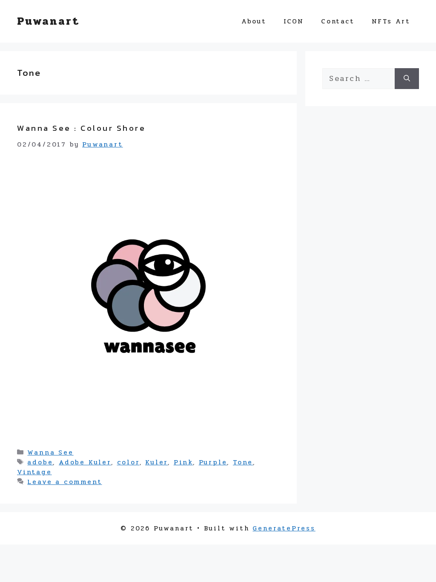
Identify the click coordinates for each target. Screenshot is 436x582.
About (254, 21)
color (128, 462)
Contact (338, 21)
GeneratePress (283, 528)
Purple (213, 462)
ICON (294, 21)
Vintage (34, 472)
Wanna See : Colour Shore (81, 128)
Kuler (156, 462)
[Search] (407, 78)
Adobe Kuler (85, 462)
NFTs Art (391, 21)
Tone (243, 462)
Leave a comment (64, 482)
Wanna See (50, 452)
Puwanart (48, 21)
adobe (40, 462)
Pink (183, 462)
